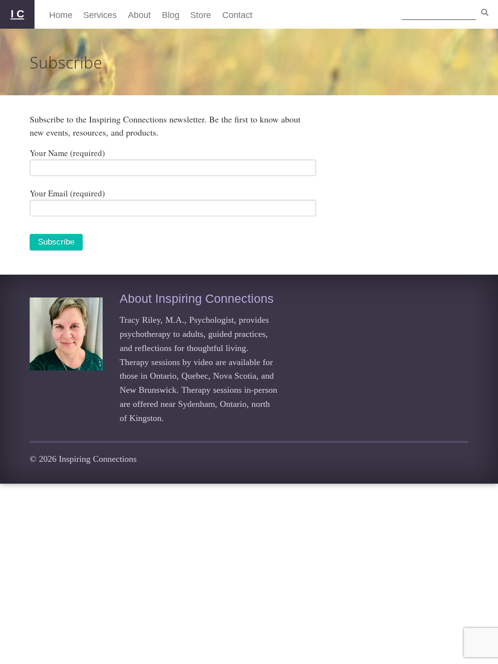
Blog (170, 15)
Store (200, 15)
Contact (237, 15)
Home (60, 15)
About (139, 15)
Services (100, 15)
